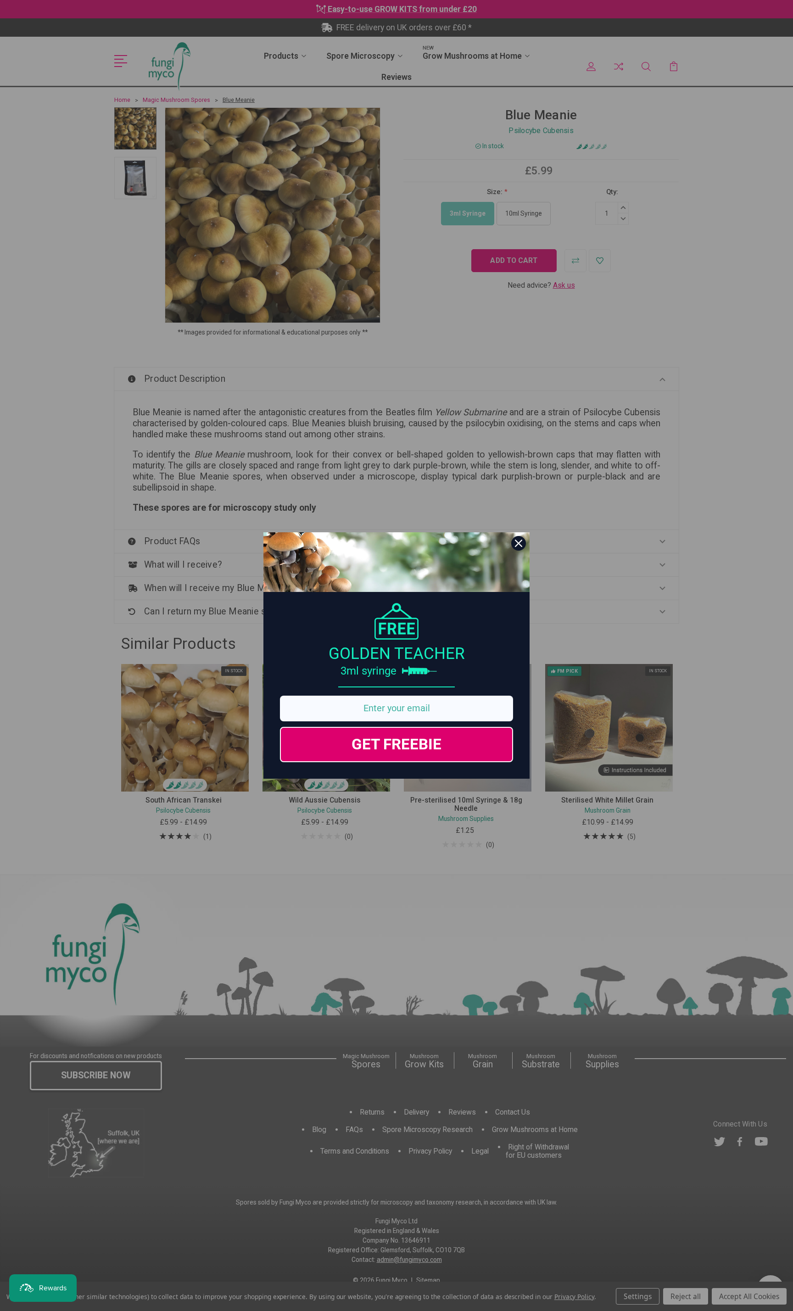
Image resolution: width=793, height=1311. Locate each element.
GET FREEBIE (396, 744)
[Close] (519, 543)
